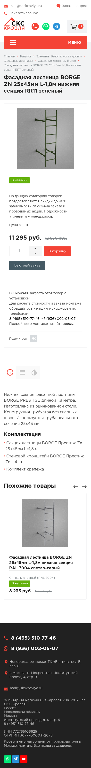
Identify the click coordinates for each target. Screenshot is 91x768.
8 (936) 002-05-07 (46, 26)
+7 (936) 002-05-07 (58, 318)
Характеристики (22, 372)
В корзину (57, 251)
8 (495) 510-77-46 (35, 26)
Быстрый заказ (27, 265)
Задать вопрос (74, 6)
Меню (74, 42)
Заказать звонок (23, 13)
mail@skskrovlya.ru (25, 6)
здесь (68, 323)
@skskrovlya (56, 26)
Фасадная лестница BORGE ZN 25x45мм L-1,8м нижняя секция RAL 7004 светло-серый (41, 563)
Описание (10, 372)
